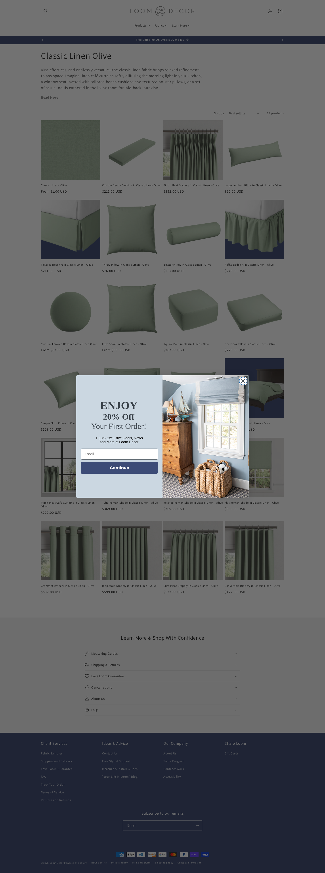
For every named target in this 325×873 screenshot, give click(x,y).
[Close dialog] (243, 381)
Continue (119, 467)
